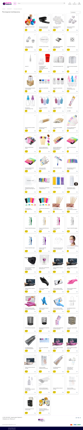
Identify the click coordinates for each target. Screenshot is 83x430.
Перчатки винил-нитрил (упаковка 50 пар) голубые (58, 309)
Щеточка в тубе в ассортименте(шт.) (42, 168)
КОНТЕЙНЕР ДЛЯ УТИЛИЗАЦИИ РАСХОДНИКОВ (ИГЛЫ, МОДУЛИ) (43, 68)
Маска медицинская (71, 247)
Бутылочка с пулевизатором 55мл (71, 89)
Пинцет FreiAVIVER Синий (29, 247)
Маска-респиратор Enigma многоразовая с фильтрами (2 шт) (30, 268)
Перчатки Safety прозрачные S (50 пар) (71, 389)
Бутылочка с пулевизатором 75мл (29, 108)
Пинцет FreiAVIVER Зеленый (30, 228)
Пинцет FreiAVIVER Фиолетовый (42, 248)
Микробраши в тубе (57, 187)
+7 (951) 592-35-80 (6, 417)
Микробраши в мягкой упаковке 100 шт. (71, 168)
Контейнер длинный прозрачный (57, 368)
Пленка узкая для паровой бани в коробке (30, 89)
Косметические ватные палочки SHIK (29, 409)
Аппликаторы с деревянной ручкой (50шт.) (72, 209)
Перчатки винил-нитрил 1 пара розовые (72, 289)
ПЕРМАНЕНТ (9, 8)
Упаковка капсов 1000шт (44, 46)
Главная (3, 8)
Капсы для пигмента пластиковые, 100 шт (29, 47)
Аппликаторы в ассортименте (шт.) (28, 209)
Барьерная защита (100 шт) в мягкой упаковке (43, 27)
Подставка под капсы (71, 46)
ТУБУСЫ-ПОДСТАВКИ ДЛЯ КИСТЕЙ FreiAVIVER (58, 328)
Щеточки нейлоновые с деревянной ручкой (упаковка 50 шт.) (57, 148)
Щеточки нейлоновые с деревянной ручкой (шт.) (43, 148)
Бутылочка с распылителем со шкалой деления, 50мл (30, 389)
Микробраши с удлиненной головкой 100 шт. (44, 188)
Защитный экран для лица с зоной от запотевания (58, 248)
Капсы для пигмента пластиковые (71, 27)
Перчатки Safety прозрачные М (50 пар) (43, 368)
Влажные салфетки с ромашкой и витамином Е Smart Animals (44, 409)
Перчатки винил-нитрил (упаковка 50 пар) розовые (30, 309)
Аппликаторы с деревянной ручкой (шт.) (57, 209)
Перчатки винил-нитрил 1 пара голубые (44, 309)
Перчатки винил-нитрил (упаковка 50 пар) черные (58, 289)
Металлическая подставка (30, 327)
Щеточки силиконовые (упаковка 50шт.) (29, 168)
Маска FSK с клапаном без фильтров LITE (44, 268)
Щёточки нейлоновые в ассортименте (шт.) (71, 128)
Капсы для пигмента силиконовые (57, 27)
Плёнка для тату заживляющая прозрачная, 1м (70, 368)
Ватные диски (69, 107)
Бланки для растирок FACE (58, 66)
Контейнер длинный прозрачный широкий (29, 348)
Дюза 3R (26, 66)
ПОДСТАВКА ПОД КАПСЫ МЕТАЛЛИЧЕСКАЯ (58, 47)
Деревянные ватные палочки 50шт (43, 128)
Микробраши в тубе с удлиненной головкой (71, 188)
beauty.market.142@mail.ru (16, 417)
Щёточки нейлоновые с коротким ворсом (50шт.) (44, 389)
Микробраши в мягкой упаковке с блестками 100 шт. (30, 188)
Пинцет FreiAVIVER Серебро (72, 228)
